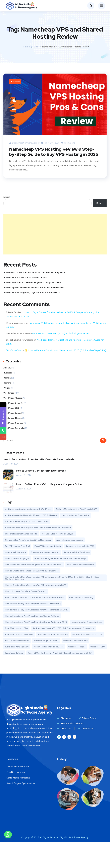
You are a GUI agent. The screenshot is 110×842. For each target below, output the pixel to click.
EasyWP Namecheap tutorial (48, 546)
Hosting (15, 81)
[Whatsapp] (8, 834)
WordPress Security (13, 403)
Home (26, 46)
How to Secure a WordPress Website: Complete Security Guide (34, 272)
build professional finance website (21, 533)
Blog (36, 46)
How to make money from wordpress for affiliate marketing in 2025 (36, 609)
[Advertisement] (55, 234)
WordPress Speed (12, 413)
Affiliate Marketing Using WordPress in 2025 (76, 509)
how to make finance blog (81, 597)
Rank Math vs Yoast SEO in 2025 (87, 634)
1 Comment (69, 143)
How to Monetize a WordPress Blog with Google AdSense (32, 616)
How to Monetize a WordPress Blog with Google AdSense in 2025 (36, 622)
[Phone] (3, 430)
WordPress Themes (13, 423)
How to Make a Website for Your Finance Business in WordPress (34, 597)
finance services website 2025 (80, 546)
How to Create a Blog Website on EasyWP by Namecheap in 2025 (35, 585)
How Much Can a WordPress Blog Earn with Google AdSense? (33, 564)
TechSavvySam (13, 350)
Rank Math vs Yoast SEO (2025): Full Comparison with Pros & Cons (63, 628)
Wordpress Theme (12, 418)
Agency (7, 367)
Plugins (6, 388)
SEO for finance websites (17, 640)
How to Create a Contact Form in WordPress (25, 277)
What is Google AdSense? (46, 640)
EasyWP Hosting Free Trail (17, 546)
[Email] (3, 437)
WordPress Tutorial (14, 653)
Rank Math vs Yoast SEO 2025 (19, 634)
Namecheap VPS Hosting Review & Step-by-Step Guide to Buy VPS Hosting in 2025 (53, 152)
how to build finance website (80, 564)
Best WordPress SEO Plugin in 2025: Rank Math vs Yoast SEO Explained (38, 527)
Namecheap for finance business (87, 622)
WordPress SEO (11, 408)
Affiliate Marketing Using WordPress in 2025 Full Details (31, 515)
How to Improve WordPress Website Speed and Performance (33, 287)
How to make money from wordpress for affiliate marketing (33, 603)
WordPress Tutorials (13, 428)
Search (6, 196)
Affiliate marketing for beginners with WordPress (28, 509)
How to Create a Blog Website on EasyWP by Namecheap (32, 570)
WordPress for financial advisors (48, 646)
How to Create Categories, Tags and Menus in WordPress (31, 292)
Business (7, 372)
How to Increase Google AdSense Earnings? (26, 591)
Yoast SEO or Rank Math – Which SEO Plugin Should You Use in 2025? (60, 653)
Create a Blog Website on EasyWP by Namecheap (28, 540)
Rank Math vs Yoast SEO (16, 628)
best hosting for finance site (75, 515)
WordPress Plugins (12, 398)
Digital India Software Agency (26, 143)
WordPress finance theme (75, 640)
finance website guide (15, 552)
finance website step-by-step (45, 552)
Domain (7, 377)
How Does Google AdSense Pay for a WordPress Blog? (60, 558)
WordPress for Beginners (17, 646)
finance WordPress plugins (17, 558)
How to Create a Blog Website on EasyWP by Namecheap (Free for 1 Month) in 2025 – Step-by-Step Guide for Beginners (52, 578)
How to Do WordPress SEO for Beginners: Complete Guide (32, 282)
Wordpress (8, 393)
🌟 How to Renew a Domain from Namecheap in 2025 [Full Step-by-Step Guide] (65, 350)
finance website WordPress (77, 552)
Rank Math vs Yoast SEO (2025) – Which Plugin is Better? (61, 333)
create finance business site (69, 540)
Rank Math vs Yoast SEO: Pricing (53, 634)
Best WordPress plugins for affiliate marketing (27, 521)
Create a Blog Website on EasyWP (58, 533)
